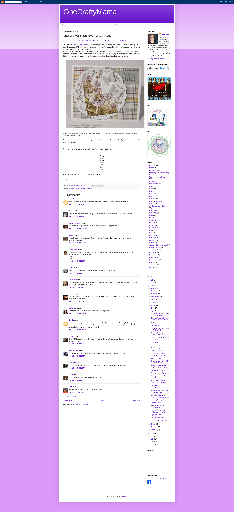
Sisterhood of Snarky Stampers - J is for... (158, 411)
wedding (152, 267)
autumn (151, 186)
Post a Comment (71, 396)
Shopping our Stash (79, 45)
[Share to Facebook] (100, 185)
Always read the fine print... (160, 373)
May (153, 308)
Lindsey (71, 336)
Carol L (71, 320)
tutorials (152, 262)
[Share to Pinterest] (102, 185)
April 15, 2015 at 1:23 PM (77, 368)
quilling (151, 242)
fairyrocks (72, 362)
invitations (152, 225)
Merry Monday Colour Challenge (158, 406)
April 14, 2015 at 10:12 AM (77, 229)
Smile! (153, 323)
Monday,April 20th (83, 174)
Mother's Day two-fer (158, 345)
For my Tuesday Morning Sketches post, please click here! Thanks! (102, 40)
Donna (71, 211)
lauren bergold (74, 294)
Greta (71, 375)
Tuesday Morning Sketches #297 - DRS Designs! (160, 333)
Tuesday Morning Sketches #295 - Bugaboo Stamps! (160, 396)
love (150, 233)
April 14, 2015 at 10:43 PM (77, 313)
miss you (152, 235)
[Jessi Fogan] (149, 483)
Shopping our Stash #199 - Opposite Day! (160, 314)
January (154, 430)
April (153, 311)
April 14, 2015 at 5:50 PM (77, 301)
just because (153, 228)
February (154, 427)
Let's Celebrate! (156, 388)
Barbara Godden (74, 223)
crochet (151, 203)
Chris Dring (73, 280)
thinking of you (154, 260)
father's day (153, 210)
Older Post (136, 401)
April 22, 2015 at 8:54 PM (77, 392)
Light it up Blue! (156, 415)
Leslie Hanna (73, 199)
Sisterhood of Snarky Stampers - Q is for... (158, 354)
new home (152, 240)
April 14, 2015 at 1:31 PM (77, 273)
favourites (152, 213)
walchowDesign (74, 350)
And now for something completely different (158, 381)
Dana (71, 387)
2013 (151, 436)
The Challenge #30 (157, 348)
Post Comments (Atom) (80, 404)
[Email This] (93, 185)
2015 (151, 286)
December (155, 288)
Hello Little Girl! (156, 385)
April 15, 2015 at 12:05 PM (77, 356)
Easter (151, 168)
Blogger (125, 496)
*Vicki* (71, 267)
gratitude (152, 223)
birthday (71, 188)
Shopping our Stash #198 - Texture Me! (160, 329)
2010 (151, 445)
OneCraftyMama (90, 12)
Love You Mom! (156, 358)
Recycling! (154, 342)
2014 (151, 433)
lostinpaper (73, 308)
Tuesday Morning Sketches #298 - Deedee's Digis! (160, 319)
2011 (151, 442)
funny (151, 215)
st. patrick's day (154, 250)
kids (150, 230)
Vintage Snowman (157, 351)
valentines (152, 265)
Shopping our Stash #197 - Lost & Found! (160, 362)
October (154, 294)
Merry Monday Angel (158, 370)
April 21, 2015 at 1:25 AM (77, 380)
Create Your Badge (161, 478)
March (153, 424)
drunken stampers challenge (158, 206)
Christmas (152, 165)
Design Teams (75, 25)
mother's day (153, 237)
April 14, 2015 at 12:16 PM (77, 261)
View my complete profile (155, 59)
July (152, 302)
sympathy (152, 252)
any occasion (153, 184)
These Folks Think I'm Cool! (95, 25)
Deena (71, 235)
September (155, 297)
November (155, 291)
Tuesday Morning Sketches (158, 177)
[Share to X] (98, 185)
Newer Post (68, 401)
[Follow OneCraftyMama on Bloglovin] (158, 69)
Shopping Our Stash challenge (83, 188)
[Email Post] (89, 185)
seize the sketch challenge (158, 245)
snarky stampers (154, 247)
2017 (151, 280)
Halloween (152, 170)
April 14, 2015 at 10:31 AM (77, 243)
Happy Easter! (156, 403)
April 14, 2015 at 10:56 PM (77, 344)
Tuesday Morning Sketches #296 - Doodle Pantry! (160, 366)
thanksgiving (153, 257)
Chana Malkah (74, 249)
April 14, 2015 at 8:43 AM (77, 204)
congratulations (154, 201)
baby (151, 189)
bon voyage (153, 193)
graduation (152, 220)
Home (63, 25)
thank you (152, 255)
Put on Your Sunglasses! (159, 420)
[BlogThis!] (95, 185)
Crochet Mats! (115, 25)
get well (151, 218)
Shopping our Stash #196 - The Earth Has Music (160, 391)
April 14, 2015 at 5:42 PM (77, 287)
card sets (152, 198)
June (153, 305)
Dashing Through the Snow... (160, 400)
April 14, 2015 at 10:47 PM (77, 330)
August (153, 299)
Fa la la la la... (155, 325)
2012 (151, 439)
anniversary (153, 181)
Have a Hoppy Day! (157, 418)
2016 (151, 283)
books (151, 196)
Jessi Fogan (165, 34)
